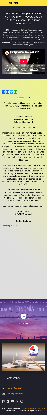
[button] (23, 316)
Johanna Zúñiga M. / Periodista (34, 408)
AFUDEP (13, 3)
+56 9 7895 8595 (14, 388)
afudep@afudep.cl (14, 393)
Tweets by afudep (9, 226)
